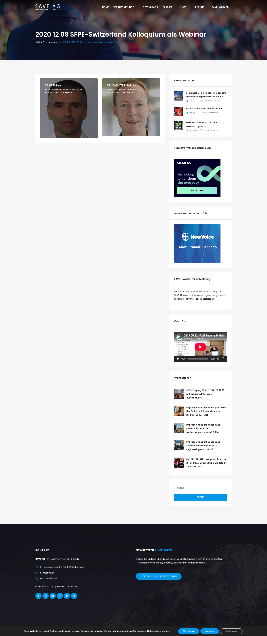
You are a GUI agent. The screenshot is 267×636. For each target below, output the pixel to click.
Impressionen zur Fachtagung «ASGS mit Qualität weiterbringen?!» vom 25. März (203, 428)
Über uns (199, 7)
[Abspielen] (178, 358)
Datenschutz (42, 586)
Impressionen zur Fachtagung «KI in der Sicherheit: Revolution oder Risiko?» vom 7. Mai (206, 411)
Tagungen (193, 101)
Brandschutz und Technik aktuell (204, 108)
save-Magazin (220, 7)
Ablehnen (209, 631)
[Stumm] (218, 358)
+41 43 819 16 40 (48, 578)
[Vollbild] (223, 358)
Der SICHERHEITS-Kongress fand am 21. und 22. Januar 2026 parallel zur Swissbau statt (206, 463)
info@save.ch (47, 572)
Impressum (58, 586)
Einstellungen (231, 631)
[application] (200, 347)
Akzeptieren (189, 631)
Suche (200, 497)
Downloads (150, 7)
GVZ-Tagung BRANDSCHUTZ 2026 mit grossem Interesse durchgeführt (205, 394)
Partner (167, 7)
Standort (72, 586)
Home (105, 7)
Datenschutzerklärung (158, 631)
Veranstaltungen (124, 7)
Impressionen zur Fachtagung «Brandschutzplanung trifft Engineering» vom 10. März (203, 445)
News (183, 7)
